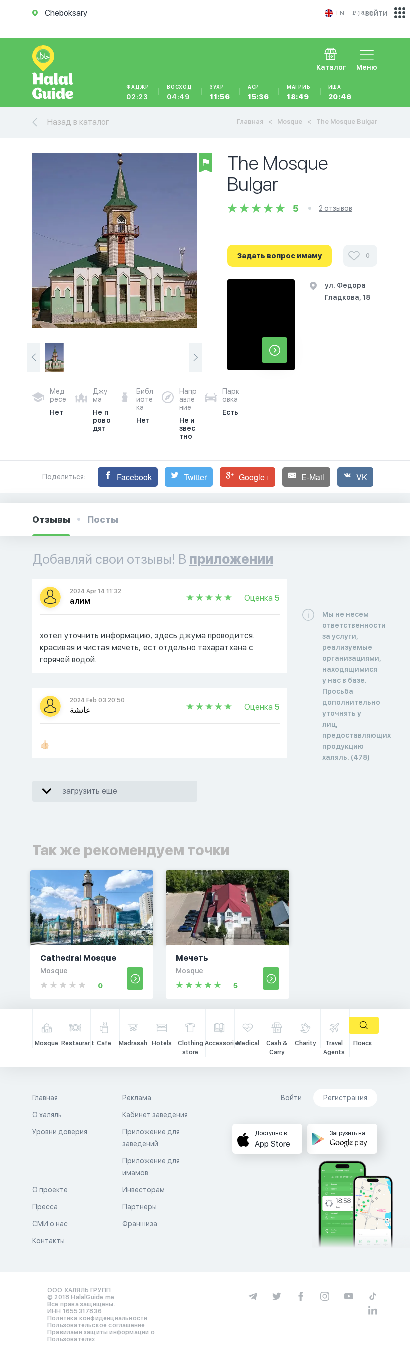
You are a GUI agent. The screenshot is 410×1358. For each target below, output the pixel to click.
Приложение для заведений (151, 1138)
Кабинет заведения (155, 1115)
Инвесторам (143, 1190)
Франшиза (140, 1224)
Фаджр (138, 92)
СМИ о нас (50, 1224)
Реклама (137, 1098)
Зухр (220, 92)
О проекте (50, 1190)
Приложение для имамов (151, 1167)
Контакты (48, 1241)
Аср (259, 92)
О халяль (47, 1115)
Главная (250, 122)
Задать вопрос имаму (280, 256)
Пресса (45, 1207)
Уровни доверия (60, 1132)
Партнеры (139, 1207)
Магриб (299, 92)
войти (377, 13)
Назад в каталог (79, 122)
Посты (103, 519)
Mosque (290, 122)
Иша (340, 92)
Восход (179, 92)
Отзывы (51, 519)
